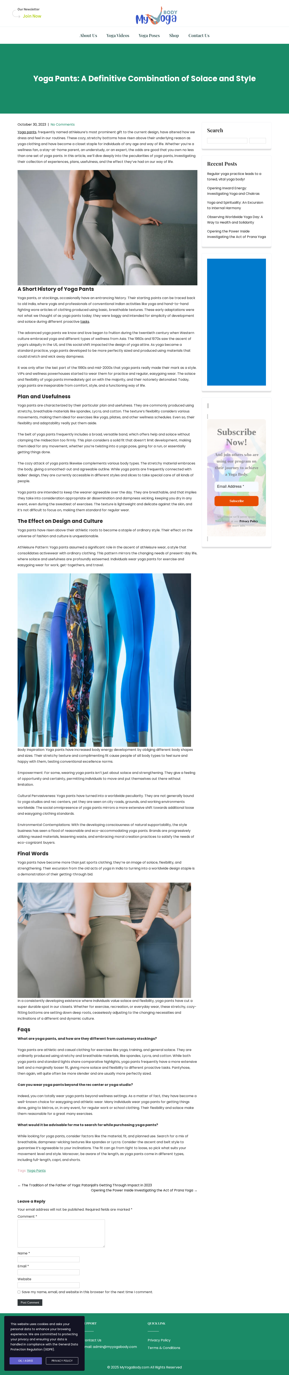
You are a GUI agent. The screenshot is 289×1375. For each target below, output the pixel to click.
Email (23, 1266)
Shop (174, 35)
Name (24, 1253)
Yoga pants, (27, 132)
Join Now (32, 16)
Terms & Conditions (164, 1347)
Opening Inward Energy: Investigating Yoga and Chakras (233, 191)
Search (215, 130)
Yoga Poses (149, 35)
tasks (84, 321)
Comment (27, 1216)
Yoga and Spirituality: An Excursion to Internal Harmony (235, 205)
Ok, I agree (25, 1361)
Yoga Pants (36, 1170)
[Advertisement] (237, 322)
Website (24, 1279)
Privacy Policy (248, 521)
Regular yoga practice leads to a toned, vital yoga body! (234, 176)
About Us (88, 35)
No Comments (63, 124)
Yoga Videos (118, 35)
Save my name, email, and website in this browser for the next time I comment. (87, 1292)
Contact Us (199, 35)
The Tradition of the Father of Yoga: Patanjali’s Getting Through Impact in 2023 (85, 1185)
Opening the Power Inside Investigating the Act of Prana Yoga (144, 1190)
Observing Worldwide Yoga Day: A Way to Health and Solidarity (235, 219)
